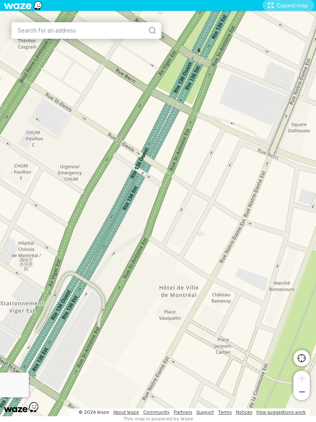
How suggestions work (281, 412)
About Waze (126, 412)
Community (156, 412)
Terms (225, 412)
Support (205, 412)
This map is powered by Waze (158, 419)
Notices (244, 412)
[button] (301, 377)
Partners (183, 412)
